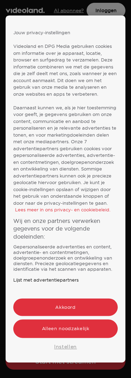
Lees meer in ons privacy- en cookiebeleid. (62, 210)
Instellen (65, 346)
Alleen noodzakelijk (65, 329)
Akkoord (65, 307)
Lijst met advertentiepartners (46, 280)
